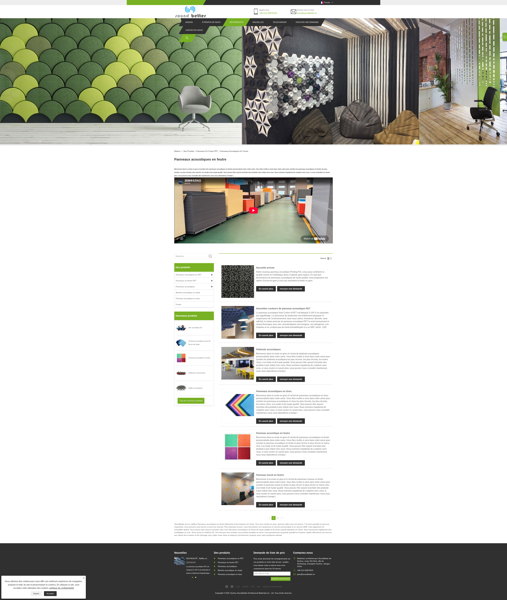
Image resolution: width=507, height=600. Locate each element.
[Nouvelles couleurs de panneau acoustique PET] (237, 338)
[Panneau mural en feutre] (237, 504)
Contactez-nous (194, 30)
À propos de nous (211, 22)
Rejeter (36, 593)
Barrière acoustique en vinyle (188, 292)
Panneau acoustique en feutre (273, 433)
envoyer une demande (307, 22)
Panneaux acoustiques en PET (188, 275)
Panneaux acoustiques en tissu (274, 391)
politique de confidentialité (61, 588)
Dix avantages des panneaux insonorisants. (198, 558)
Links (238, 587)
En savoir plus (266, 289)
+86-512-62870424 (268, 13)
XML (258, 587)
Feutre (178, 304)
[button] (192, 577)
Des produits (236, 22)
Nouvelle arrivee (265, 267)
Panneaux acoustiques (185, 287)
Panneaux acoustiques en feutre (234, 151)
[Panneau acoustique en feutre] (237, 463)
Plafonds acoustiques (268, 349)
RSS (252, 587)
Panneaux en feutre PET (207, 151)
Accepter (50, 593)
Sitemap (245, 587)
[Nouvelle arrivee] (237, 297)
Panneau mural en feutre (270, 475)
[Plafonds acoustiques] (237, 379)
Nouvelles (258, 22)
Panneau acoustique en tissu (188, 298)
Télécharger (280, 22)
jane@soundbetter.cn (307, 13)
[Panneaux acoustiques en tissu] (237, 421)
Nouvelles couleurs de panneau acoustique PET (283, 308)
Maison (189, 22)
